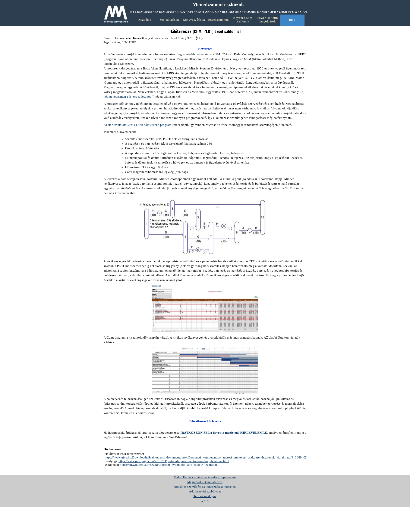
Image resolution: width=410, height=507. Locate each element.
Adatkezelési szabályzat (205, 491)
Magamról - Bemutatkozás (205, 482)
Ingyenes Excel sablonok (243, 19)
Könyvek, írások (194, 19)
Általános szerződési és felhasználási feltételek (205, 486)
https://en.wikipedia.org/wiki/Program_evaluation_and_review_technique (169, 464)
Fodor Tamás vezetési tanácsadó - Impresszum (205, 477)
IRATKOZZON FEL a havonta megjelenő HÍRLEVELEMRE (223, 432)
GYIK (205, 501)
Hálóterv (115, 42)
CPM (125, 42)
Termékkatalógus (204, 496)
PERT (132, 42)
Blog (292, 19)
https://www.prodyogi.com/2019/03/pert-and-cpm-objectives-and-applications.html (174, 461)
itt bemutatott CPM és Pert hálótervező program (140, 125)
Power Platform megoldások (267, 19)
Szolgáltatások (169, 19)
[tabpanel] (218, 5)
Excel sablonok (218, 19)
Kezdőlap (144, 19)
